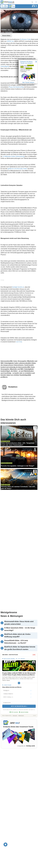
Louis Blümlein (28, 470)
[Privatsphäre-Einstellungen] (5, 844)
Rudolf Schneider (27, 449)
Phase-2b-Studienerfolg (16, 87)
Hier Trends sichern (28, 82)
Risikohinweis (21, 715)
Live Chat (19, 342)
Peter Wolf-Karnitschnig (25, 427)
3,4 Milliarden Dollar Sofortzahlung (13, 156)
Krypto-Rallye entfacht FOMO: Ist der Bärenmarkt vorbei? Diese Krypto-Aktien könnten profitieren (18, 674)
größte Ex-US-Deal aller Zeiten (17, 168)
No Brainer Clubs (25, 39)
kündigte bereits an (18, 287)
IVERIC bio (10, 41)
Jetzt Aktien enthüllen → (19, 706)
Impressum (15, 715)
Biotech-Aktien (6, 35)
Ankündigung (5, 66)
